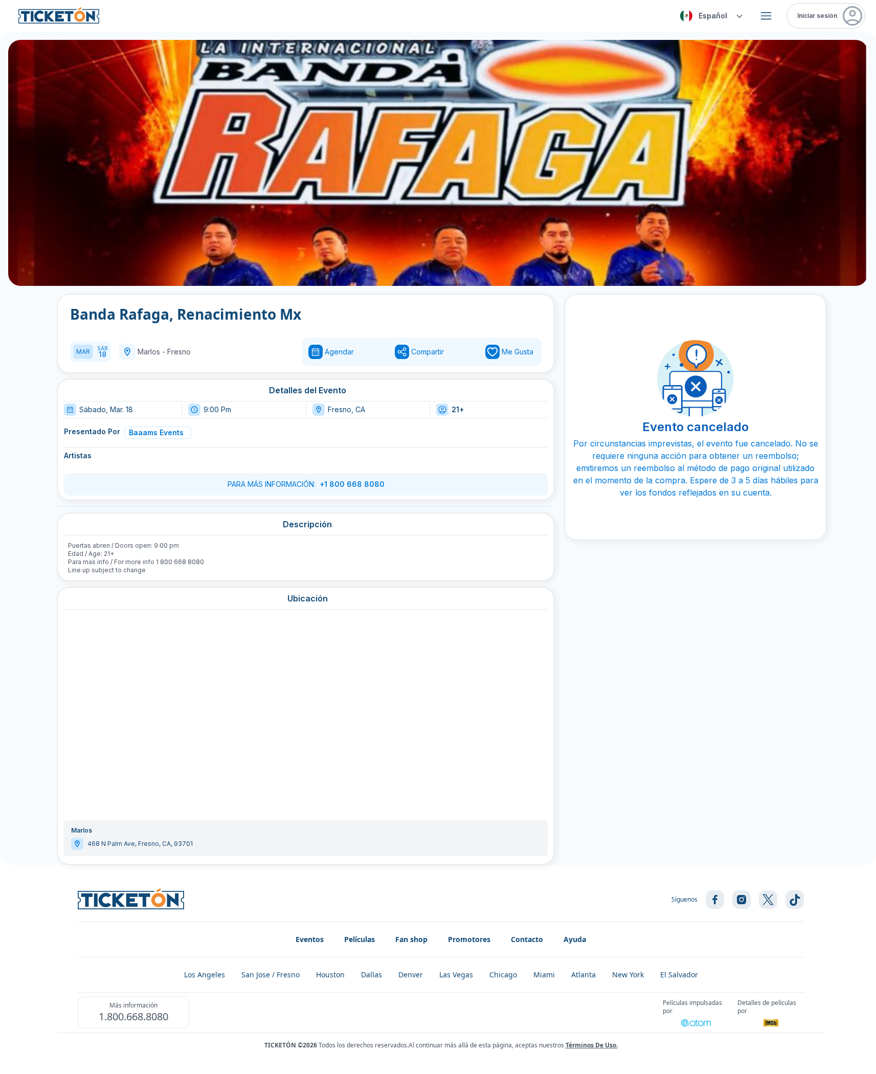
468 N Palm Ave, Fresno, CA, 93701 (140, 843)
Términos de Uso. (592, 1045)
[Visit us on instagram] (741, 899)
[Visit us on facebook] (715, 899)
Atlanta (583, 974)
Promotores (469, 939)
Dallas (371, 974)
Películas (359, 939)
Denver (410, 974)
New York (628, 974)
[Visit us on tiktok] (794, 899)
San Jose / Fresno (270, 974)
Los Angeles (204, 974)
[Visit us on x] (768, 899)
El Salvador (679, 974)
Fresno (179, 351)
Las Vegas (456, 974)
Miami (544, 974)
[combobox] (710, 16)
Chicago (503, 974)
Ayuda (575, 939)
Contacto (527, 939)
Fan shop (411, 939)
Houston (330, 974)
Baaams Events (156, 432)
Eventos (310, 939)
